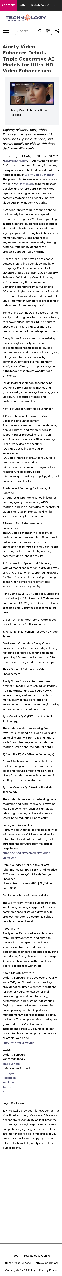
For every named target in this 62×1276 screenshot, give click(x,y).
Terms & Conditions (46, 1263)
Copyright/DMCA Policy (20, 1270)
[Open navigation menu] (6, 31)
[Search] (40, 31)
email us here (11, 1063)
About (15, 1255)
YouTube (8, 1082)
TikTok (7, 1087)
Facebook (9, 1077)
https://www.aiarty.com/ (18, 1042)
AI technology (25, 184)
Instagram (9, 1073)
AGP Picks (8, 5)
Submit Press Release (17, 1263)
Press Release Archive (37, 1255)
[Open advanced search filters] (48, 31)
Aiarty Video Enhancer (39, 174)
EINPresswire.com (15, 160)
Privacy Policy (48, 1270)
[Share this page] (57, 31)
